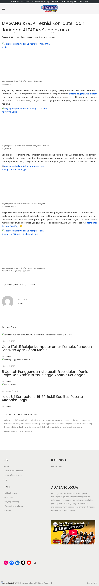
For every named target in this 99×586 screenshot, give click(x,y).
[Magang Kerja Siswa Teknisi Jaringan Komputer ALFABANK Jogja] (26, 125)
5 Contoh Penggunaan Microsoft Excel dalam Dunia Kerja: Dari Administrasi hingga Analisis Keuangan (45, 373)
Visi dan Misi (9, 497)
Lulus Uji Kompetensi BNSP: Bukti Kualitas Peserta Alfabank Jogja (42, 398)
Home (6, 466)
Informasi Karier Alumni (13, 506)
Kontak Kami (56, 466)
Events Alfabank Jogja (13, 475)
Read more (6, 356)
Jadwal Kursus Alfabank (13, 471)
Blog (5, 479)
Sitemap (7, 510)
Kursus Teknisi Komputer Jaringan (41, 37)
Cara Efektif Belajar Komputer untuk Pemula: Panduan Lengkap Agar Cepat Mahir (47, 348)
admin (22, 37)
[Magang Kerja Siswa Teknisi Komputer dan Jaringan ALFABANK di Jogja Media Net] (26, 247)
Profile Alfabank (10, 493)
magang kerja (12, 284)
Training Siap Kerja (27, 284)
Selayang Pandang (11, 502)
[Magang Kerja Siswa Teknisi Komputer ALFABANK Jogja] (26, 60)
